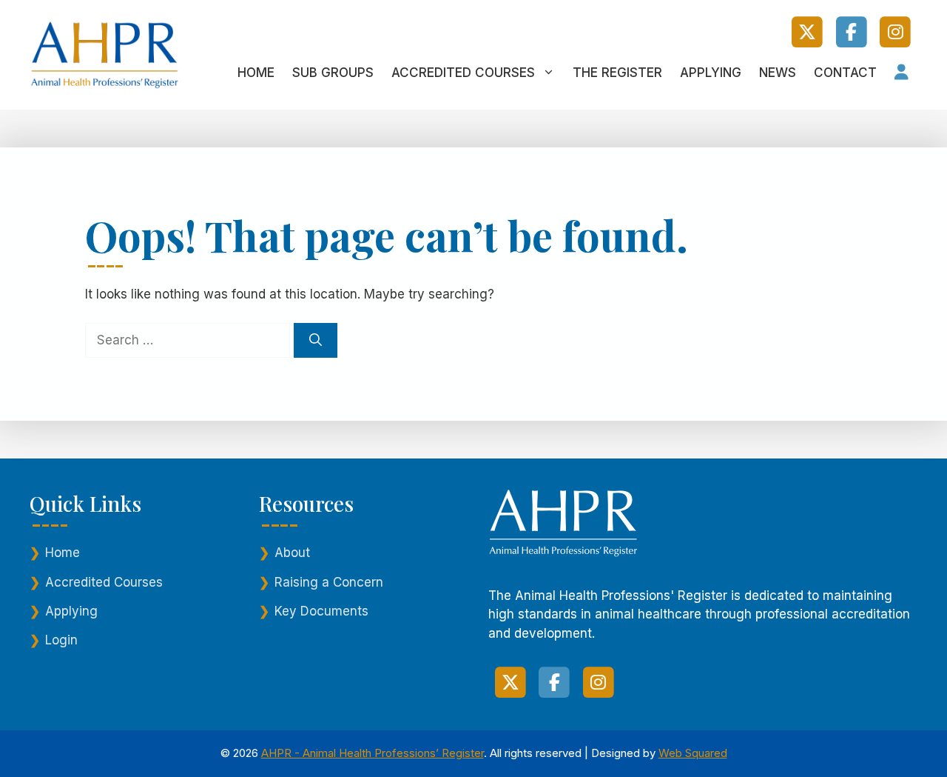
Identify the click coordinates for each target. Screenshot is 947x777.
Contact (845, 72)
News (777, 72)
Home (255, 72)
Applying (710, 72)
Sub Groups (333, 72)
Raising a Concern (328, 582)
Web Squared (692, 753)
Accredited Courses (463, 72)
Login (61, 640)
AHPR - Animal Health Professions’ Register (372, 753)
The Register (617, 72)
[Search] (315, 341)
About (292, 552)
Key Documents (321, 611)
